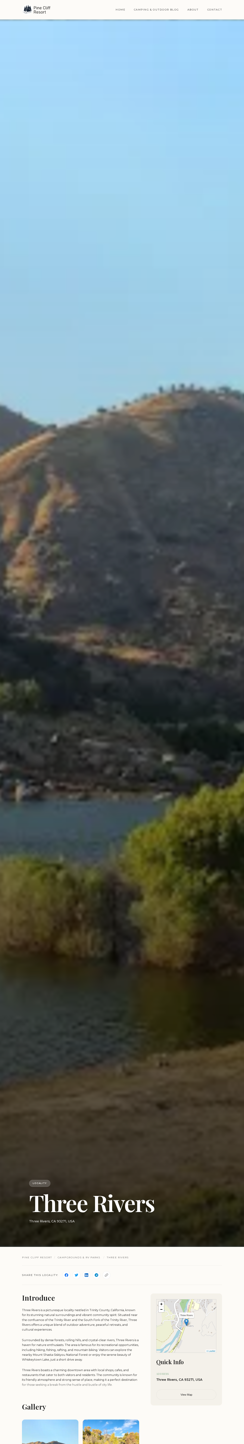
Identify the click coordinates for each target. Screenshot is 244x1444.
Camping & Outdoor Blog (156, 9)
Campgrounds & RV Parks (79, 1257)
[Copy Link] (106, 1275)
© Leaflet (210, 1350)
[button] (186, 1322)
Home (120, 9)
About (193, 9)
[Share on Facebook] (66, 1275)
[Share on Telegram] (96, 1275)
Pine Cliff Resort (37, 1257)
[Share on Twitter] (76, 1275)
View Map (186, 1394)
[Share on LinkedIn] (86, 1275)
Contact (214, 9)
